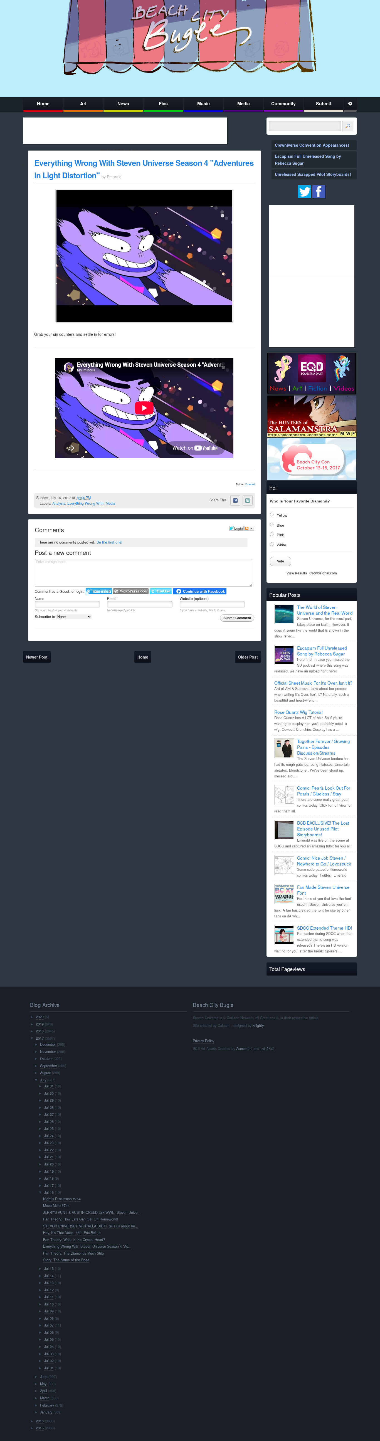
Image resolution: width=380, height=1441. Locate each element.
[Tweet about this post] (248, 501)
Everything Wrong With (85, 503)
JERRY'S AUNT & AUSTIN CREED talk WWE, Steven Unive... (92, 1212)
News (123, 103)
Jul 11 (49, 1296)
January (46, 1412)
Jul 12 (49, 1289)
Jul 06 (49, 1332)
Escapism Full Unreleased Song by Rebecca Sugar (322, 651)
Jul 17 (49, 1185)
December (48, 1044)
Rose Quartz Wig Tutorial (298, 712)
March (45, 1397)
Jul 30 (49, 1093)
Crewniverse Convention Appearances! (312, 145)
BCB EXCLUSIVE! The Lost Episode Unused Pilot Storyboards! (323, 828)
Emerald (250, 484)
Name (39, 598)
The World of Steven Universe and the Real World (325, 610)
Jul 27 (49, 1114)
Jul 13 (49, 1282)
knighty (258, 1025)
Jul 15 (49, 1268)
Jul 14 (49, 1275)
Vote (280, 561)
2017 (40, 1038)
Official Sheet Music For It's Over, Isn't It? (313, 683)
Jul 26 (49, 1121)
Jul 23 (49, 1142)
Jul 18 (49, 1178)
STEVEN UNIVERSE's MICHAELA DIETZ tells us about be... (90, 1226)
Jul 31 (49, 1086)
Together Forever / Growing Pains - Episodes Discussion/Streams (323, 747)
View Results (297, 573)
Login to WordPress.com (131, 591)
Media (243, 103)
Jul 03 (49, 1353)
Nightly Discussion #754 (62, 1198)
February (47, 1405)
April (43, 1390)
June (44, 1376)
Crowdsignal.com (323, 573)
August (45, 1072)
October (46, 1058)
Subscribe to (45, 616)
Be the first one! (109, 542)
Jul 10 (49, 1304)
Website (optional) (194, 598)
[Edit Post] (95, 497)
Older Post (248, 657)
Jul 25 (49, 1128)
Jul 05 (49, 1339)
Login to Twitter (161, 591)
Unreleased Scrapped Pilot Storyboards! (313, 174)
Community (283, 103)
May (43, 1383)
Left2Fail (267, 1048)
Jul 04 (49, 1346)
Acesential (244, 1048)
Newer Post (37, 657)
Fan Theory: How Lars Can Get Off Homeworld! (80, 1219)
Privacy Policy (203, 1040)
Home (43, 103)
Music (203, 103)
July (43, 1079)
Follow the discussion (249, 528)
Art (83, 103)
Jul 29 (49, 1100)
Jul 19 (49, 1171)
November (48, 1051)
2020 (40, 1016)
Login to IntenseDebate (99, 591)
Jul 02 (49, 1360)
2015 (40, 1427)
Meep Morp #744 (56, 1205)
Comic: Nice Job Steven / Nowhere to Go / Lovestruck (324, 861)
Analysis (58, 503)
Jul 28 (49, 1107)
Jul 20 (49, 1164)
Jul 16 (49, 1192)
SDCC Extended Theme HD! (324, 928)
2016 (40, 1421)
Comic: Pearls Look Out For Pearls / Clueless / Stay (323, 791)
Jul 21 (49, 1156)
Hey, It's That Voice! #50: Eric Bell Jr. (72, 1232)
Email (111, 598)
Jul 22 (49, 1149)
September (48, 1065)
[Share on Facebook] (235, 501)
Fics (163, 103)
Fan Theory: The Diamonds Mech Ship (73, 1253)
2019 (40, 1024)
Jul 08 (49, 1318)
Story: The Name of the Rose (66, 1259)
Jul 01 (49, 1367)
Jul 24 (49, 1135)
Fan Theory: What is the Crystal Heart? (74, 1239)
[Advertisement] (125, 130)
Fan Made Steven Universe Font (323, 890)
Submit (323, 103)
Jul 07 (49, 1325)
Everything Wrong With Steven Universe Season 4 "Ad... (87, 1246)
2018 (40, 1031)
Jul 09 (49, 1311)
